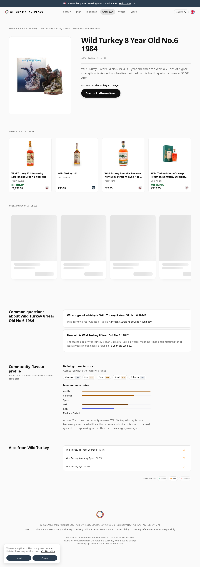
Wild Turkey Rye (74, 466)
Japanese (91, 12)
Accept (45, 558)
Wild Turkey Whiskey (51, 28)
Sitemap (68, 529)
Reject (19, 558)
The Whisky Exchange (106, 85)
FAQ (58, 529)
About (39, 529)
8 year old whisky (121, 345)
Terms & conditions (103, 529)
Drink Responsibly (165, 529)
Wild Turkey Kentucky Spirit (80, 458)
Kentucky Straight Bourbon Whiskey (130, 321)
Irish (78, 12)
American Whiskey (27, 28)
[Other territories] (193, 12)
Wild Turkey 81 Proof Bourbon (81, 449)
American (107, 12)
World (121, 12)
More (133, 12)
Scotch (67, 12)
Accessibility (123, 529)
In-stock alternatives (100, 93)
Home (12, 28)
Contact (49, 529)
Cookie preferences (143, 529)
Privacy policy (83, 529)
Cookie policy (48, 551)
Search (28, 529)
